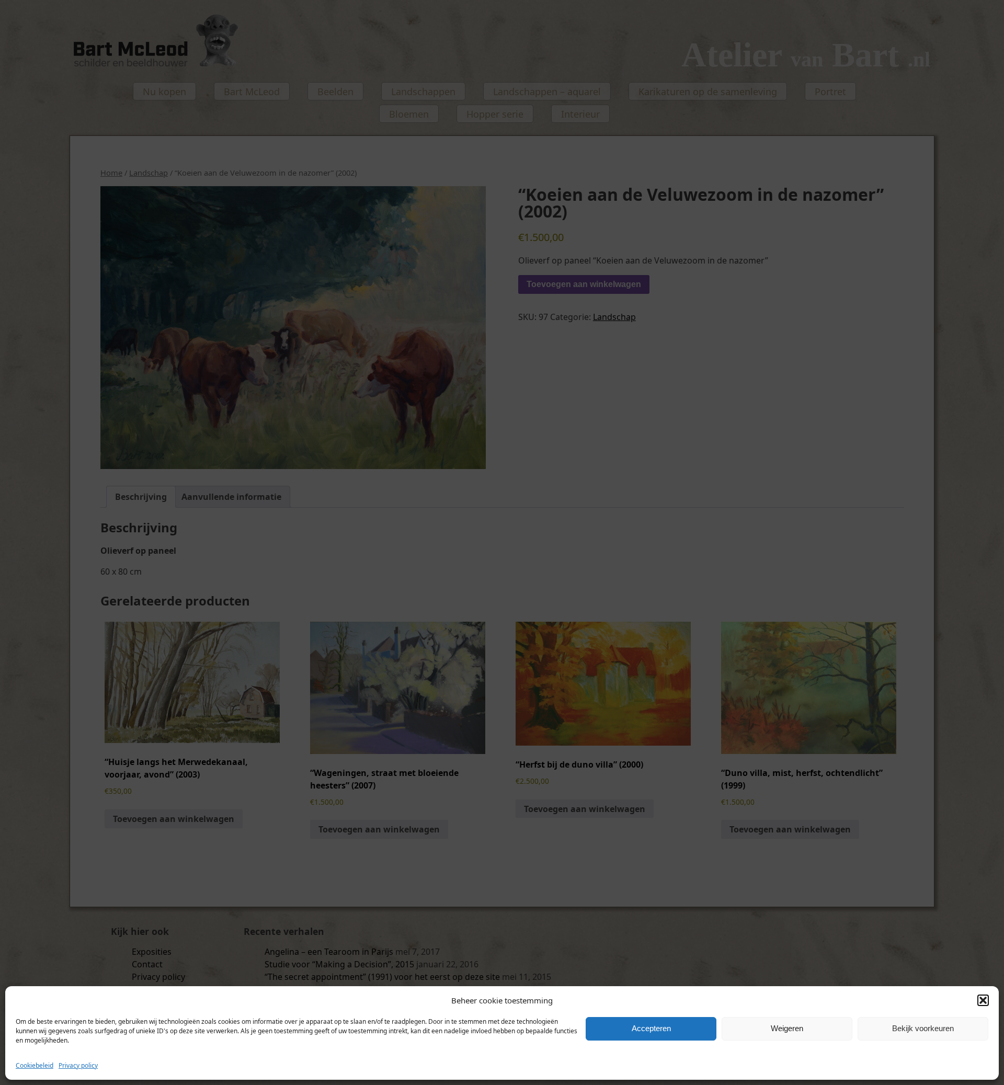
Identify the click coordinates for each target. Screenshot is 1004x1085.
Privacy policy (78, 1065)
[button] (983, 1000)
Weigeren (787, 1028)
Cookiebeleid (34, 1065)
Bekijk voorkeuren (923, 1028)
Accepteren (651, 1028)
